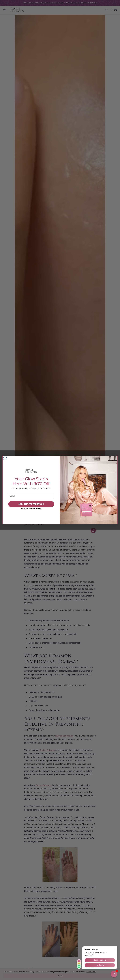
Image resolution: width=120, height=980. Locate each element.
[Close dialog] (5, 458)
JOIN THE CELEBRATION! (31, 504)
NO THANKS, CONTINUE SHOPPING (31, 509)
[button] (114, 974)
